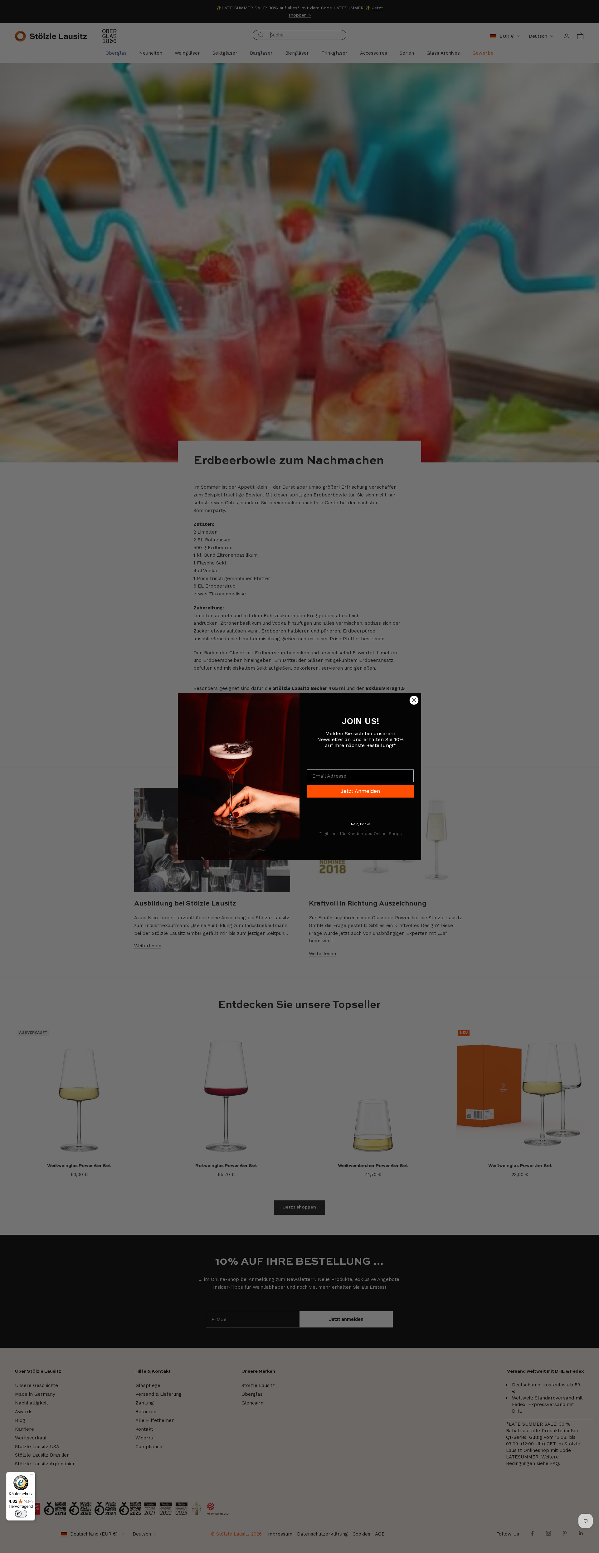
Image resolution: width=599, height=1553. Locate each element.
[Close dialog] (414, 700)
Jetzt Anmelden (360, 791)
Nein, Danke (360, 824)
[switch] (21, 1513)
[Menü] (31, 1475)
